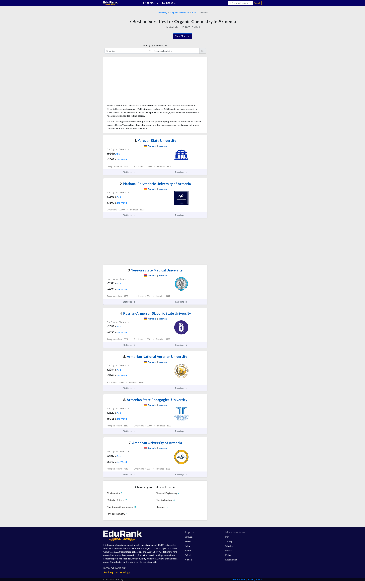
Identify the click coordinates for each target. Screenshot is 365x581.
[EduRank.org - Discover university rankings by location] (110, 2)
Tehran (188, 550)
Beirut (188, 555)
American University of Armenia (155, 443)
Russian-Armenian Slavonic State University (155, 313)
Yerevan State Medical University (155, 270)
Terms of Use (238, 579)
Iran (227, 536)
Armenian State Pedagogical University (155, 400)
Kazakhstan (231, 559)
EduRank (196, 27)
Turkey (228, 541)
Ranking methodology (116, 572)
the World (122, 159)
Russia (228, 550)
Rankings (179, 172)
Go (202, 50)
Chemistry (162, 12)
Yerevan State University (155, 140)
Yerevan (188, 536)
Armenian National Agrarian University (155, 356)
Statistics (128, 172)
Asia (194, 12)
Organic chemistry (180, 12)
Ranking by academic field (155, 45)
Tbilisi (188, 541)
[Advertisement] (128, 82)
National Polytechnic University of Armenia (155, 184)
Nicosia (188, 559)
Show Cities (181, 36)
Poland (228, 555)
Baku (187, 546)
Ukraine (229, 546)
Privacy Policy (255, 579)
